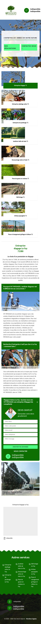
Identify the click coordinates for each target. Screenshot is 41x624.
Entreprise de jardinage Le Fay (8, 578)
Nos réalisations (10, 47)
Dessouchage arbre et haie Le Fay (21, 574)
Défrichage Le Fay (34, 565)
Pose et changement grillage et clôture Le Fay (35, 582)
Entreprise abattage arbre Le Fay (8, 568)
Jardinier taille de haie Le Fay (21, 566)
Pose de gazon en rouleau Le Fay (21, 583)
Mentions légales (31, 619)
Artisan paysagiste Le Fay (34, 572)
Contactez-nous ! (29, 47)
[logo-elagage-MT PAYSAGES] (10, 10)
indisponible (35, 9)
